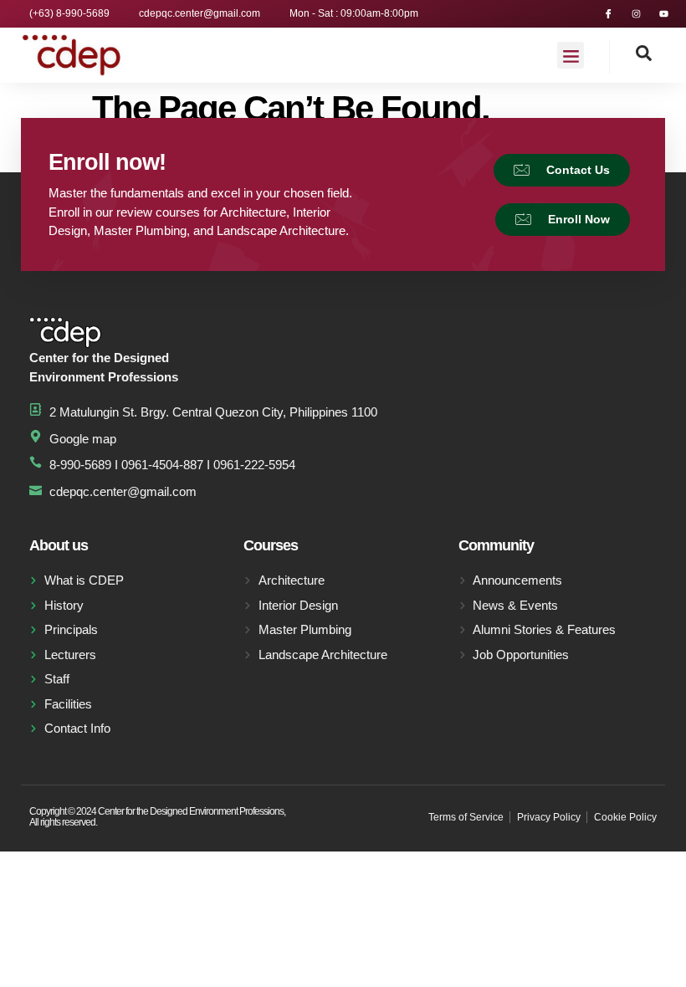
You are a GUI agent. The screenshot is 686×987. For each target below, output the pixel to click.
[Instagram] (636, 14)
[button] (570, 55)
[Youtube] (664, 14)
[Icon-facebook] (608, 14)
